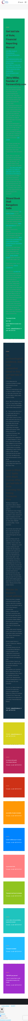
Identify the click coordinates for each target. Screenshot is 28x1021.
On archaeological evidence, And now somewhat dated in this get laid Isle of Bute (14, 61)
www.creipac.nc (17, 173)
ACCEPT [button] (13, 1006)
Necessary (3, 1016)
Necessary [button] (2, 1014)
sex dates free (17, 271)
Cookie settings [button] (5, 1006)
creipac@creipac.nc (15, 328)
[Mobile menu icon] (26, 2)
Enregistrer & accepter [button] (5, 1020)
